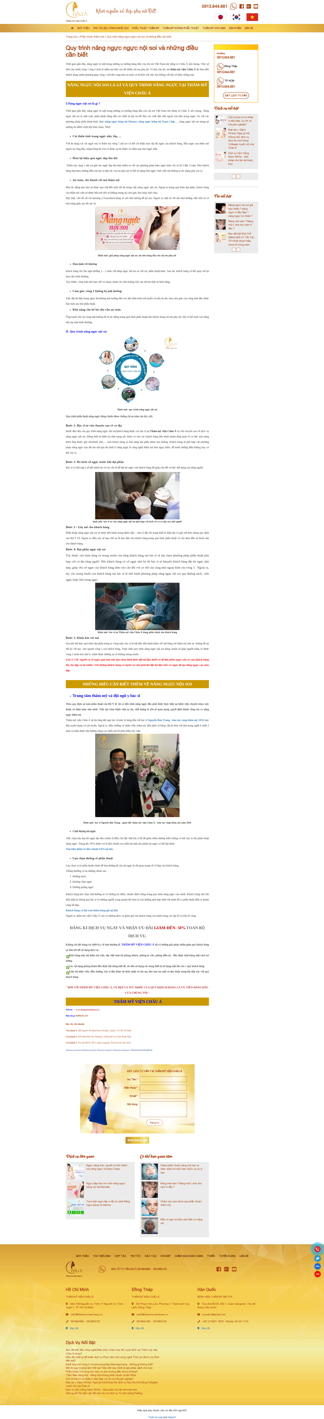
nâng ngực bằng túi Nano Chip (156, 121)
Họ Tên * (132, 1079)
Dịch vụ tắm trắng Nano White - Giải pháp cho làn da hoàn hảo (101, 1389)
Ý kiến (211, 1256)
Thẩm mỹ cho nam (213, 28)
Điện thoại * (130, 1087)
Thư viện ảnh (102, 1256)
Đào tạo (151, 1256)
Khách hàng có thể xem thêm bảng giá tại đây (92, 910)
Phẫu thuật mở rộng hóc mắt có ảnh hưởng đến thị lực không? (102, 1371)
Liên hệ (249, 28)
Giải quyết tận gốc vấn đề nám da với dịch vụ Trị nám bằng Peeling (104, 1393)
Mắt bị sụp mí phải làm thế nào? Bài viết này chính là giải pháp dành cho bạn (109, 1367)
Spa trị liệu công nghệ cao (111, 28)
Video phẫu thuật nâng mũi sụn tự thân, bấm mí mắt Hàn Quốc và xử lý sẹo (181, 1169)
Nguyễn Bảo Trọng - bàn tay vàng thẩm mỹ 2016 (176, 720)
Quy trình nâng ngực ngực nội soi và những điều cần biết (139, 36)
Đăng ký (154, 1122)
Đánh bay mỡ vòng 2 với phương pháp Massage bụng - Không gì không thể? (109, 1364)
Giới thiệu (83, 28)
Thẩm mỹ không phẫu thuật (181, 28)
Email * (133, 1095)
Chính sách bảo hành (189, 1256)
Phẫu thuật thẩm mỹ (145, 28)
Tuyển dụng (227, 1256)
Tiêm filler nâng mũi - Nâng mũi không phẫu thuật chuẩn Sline (101, 1375)
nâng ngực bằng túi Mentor (121, 121)
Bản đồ (73, 1328)
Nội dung (132, 1104)
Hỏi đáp (166, 1256)
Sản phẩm (235, 28)
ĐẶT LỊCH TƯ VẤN (236, 95)
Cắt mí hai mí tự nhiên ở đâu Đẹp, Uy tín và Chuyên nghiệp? (99, 1378)
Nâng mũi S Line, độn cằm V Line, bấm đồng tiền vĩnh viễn (245, 209)
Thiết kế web (155, 1417)
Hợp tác (120, 1256)
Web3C (172, 1417)
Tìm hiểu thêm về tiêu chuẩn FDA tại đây (89, 849)
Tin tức (135, 1256)
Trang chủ (71, 36)
